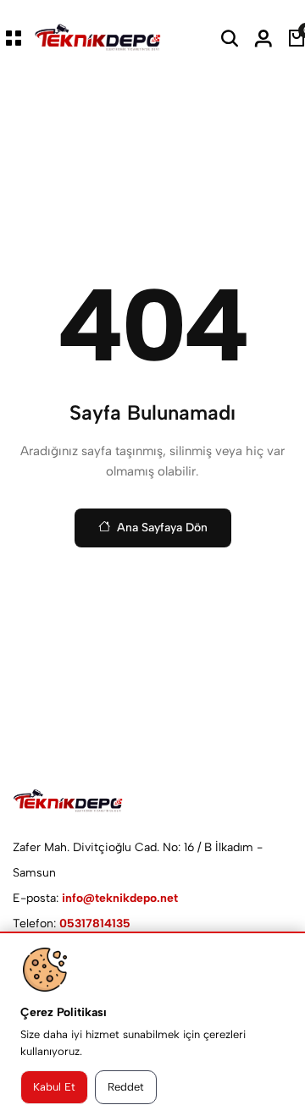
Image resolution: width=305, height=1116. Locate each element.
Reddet (126, 1086)
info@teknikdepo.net (120, 898)
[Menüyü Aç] (13, 38)
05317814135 (94, 923)
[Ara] (229, 38)
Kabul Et (54, 1086)
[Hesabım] (263, 38)
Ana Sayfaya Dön (162, 527)
